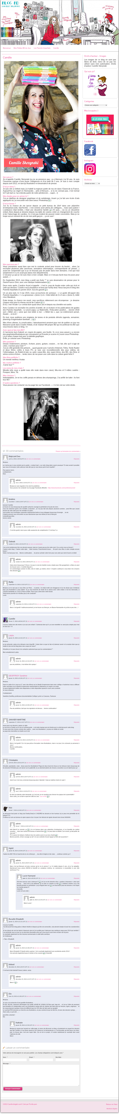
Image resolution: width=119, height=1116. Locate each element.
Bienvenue (7, 48)
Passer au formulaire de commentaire (67, 451)
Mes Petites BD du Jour (22, 48)
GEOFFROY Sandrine (18, 676)
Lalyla (11, 635)
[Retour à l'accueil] (60, 22)
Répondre (76, 459)
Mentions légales (112, 1109)
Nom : (5, 1057)
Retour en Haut (111, 1104)
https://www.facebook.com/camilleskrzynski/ (61, 488)
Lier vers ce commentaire (33, 459)
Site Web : (58, 1057)
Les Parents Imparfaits (42, 48)
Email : (31, 1057)
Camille (56, 48)
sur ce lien (43, 796)
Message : (6, 1063)
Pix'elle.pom (33, 1104)
